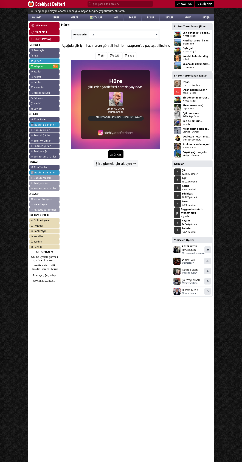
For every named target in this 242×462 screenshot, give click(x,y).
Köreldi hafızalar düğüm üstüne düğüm (207, 56)
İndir (117, 154)
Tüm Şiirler (40, 119)
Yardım (38, 241)
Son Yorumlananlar (45, 156)
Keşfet (37, 76)
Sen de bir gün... (192, 121)
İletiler (37, 82)
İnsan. (186, 82)
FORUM (132, 17)
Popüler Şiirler (42, 146)
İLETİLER (169, 17)
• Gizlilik (51, 265)
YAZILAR (74, 17)
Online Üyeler (42, 220)
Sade (130, 55)
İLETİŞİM (206, 17)
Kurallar (38, 236)
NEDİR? (150, 17)
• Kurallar (35, 269)
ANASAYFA (36, 17)
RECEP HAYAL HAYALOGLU (189, 248)
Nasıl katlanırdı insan (196, 40)
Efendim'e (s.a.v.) (193, 105)
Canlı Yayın (40, 231)
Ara (36, 55)
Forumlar (39, 87)
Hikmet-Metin (190, 290)
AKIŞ (116, 17)
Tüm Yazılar (40, 167)
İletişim (38, 247)
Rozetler (38, 225)
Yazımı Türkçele (43, 199)
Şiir (102, 55)
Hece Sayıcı (40, 204)
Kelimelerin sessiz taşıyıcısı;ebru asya (205, 128)
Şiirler (37, 61)
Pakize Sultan (190, 269)
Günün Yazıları (42, 177)
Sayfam (38, 108)
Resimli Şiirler (42, 135)
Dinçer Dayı (189, 259)
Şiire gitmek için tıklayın (114, 163)
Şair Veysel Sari (191, 279)
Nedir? (37, 103)
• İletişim (54, 269)
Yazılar (37, 71)
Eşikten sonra (191, 113)
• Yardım (45, 269)
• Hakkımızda (40, 265)
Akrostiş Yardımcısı (45, 209)
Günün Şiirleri (42, 130)
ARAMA (188, 17)
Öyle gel (188, 48)
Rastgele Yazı (41, 183)
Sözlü (116, 55)
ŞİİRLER (55, 17)
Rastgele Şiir (41, 151)
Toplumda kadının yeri (196, 144)
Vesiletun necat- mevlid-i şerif (201, 136)
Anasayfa (39, 50)
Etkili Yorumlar (42, 140)
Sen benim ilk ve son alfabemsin (202, 32)
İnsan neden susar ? (195, 89)
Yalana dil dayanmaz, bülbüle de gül (205, 64)
